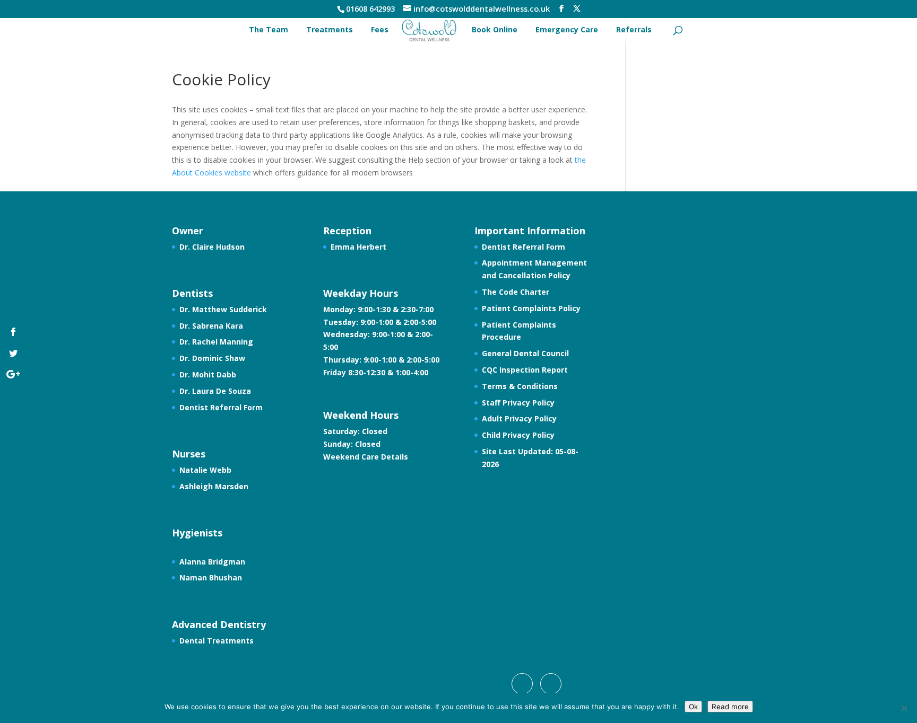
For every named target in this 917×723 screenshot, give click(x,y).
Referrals (634, 29)
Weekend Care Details (365, 457)
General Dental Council (525, 353)
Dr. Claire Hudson (212, 247)
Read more (730, 706)
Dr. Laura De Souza (215, 391)
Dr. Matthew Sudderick (223, 309)
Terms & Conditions (520, 386)
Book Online (494, 29)
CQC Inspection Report (525, 370)
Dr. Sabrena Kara (211, 326)
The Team (268, 29)
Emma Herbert (358, 247)
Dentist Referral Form (221, 407)
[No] (903, 708)
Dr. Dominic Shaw (212, 358)
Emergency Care (566, 29)
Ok (693, 706)
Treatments (329, 29)
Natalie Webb (205, 470)
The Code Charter (515, 292)
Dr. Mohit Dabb (207, 374)
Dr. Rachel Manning (216, 342)
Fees (379, 29)
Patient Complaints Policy (531, 308)
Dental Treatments (216, 641)
